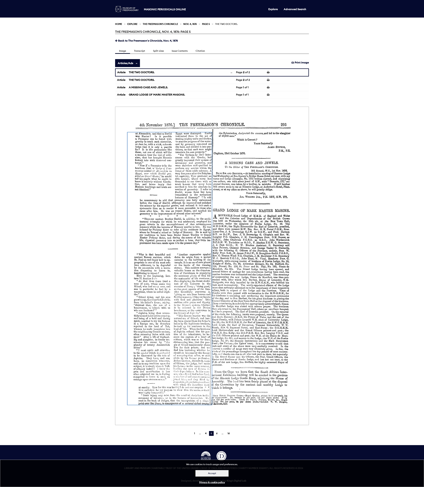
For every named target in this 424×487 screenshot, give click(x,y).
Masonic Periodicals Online (165, 9)
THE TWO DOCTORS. (142, 72)
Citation (200, 50)
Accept (212, 473)
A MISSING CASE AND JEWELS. (148, 87)
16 (229, 433)
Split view (158, 50)
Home (118, 24)
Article (121, 72)
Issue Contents (180, 50)
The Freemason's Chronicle (160, 24)
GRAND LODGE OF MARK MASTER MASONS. (157, 94)
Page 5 (206, 24)
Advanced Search (295, 9)
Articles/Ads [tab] (125, 63)
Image (122, 50)
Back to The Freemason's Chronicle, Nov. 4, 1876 (147, 40)
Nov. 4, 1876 (190, 24)
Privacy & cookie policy (212, 482)
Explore (273, 9)
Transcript (139, 50)
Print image (301, 62)
